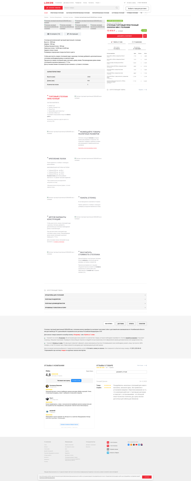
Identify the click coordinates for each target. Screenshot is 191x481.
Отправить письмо (114, 449)
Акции (46, 12)
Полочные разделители (53, 299)
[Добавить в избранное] (145, 36)
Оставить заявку (131, 2)
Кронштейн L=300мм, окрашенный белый (115, 55)
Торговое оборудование (56, 17)
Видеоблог (67, 453)
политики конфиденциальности (47, 477)
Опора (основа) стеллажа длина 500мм (115, 62)
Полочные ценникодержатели (55, 303)
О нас (45, 444)
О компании (58, 2)
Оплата (131, 323)
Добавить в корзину (124, 36)
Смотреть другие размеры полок (87, 148)
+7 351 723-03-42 (142, 2)
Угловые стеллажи (132, 12)
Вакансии (88, 446)
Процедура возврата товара (71, 457)
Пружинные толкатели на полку (55, 307)
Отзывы (46, 461)
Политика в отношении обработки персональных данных (72, 459)
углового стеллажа (59, 241)
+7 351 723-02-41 (113, 442)
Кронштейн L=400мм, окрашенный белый (115, 59)
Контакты (91, 2)
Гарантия (142, 323)
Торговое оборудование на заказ (51, 453)
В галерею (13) (55, 34)
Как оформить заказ (69, 446)
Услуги (97, 2)
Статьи (85, 2)
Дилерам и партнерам (91, 444)
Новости (67, 451)
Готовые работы (47, 455)
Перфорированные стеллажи (100, 12)
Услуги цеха (46, 449)
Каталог (46, 446)
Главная (46, 17)
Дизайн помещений (48, 451)
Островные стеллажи (118, 12)
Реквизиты (46, 459)
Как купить (108, 323)
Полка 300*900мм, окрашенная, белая (115, 69)
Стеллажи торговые (68, 17)
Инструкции (74, 34)
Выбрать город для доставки (137, 8)
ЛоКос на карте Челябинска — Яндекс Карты (69, 427)
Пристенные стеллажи (57, 12)
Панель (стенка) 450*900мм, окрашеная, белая (116, 66)
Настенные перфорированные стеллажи (78, 12)
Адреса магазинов (69, 444)
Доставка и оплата (69, 2)
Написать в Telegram (114, 452)
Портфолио (78, 2)
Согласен (147, 477)
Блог (66, 449)
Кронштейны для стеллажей (54, 295)
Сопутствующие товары (126, 89)
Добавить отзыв (121, 372)
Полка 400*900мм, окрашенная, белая (115, 73)
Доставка (121, 323)
